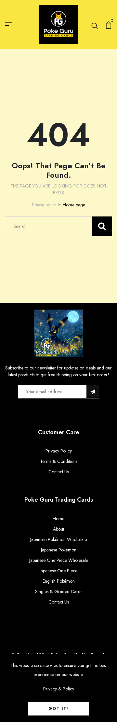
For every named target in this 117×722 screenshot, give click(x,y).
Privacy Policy (59, 451)
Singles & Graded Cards (58, 591)
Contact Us (58, 471)
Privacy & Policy (58, 689)
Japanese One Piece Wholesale (58, 560)
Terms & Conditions (58, 461)
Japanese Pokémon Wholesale (58, 539)
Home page (74, 204)
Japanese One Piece (58, 570)
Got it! (58, 709)
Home (58, 518)
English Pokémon (59, 581)
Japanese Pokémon (58, 550)
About (58, 529)
